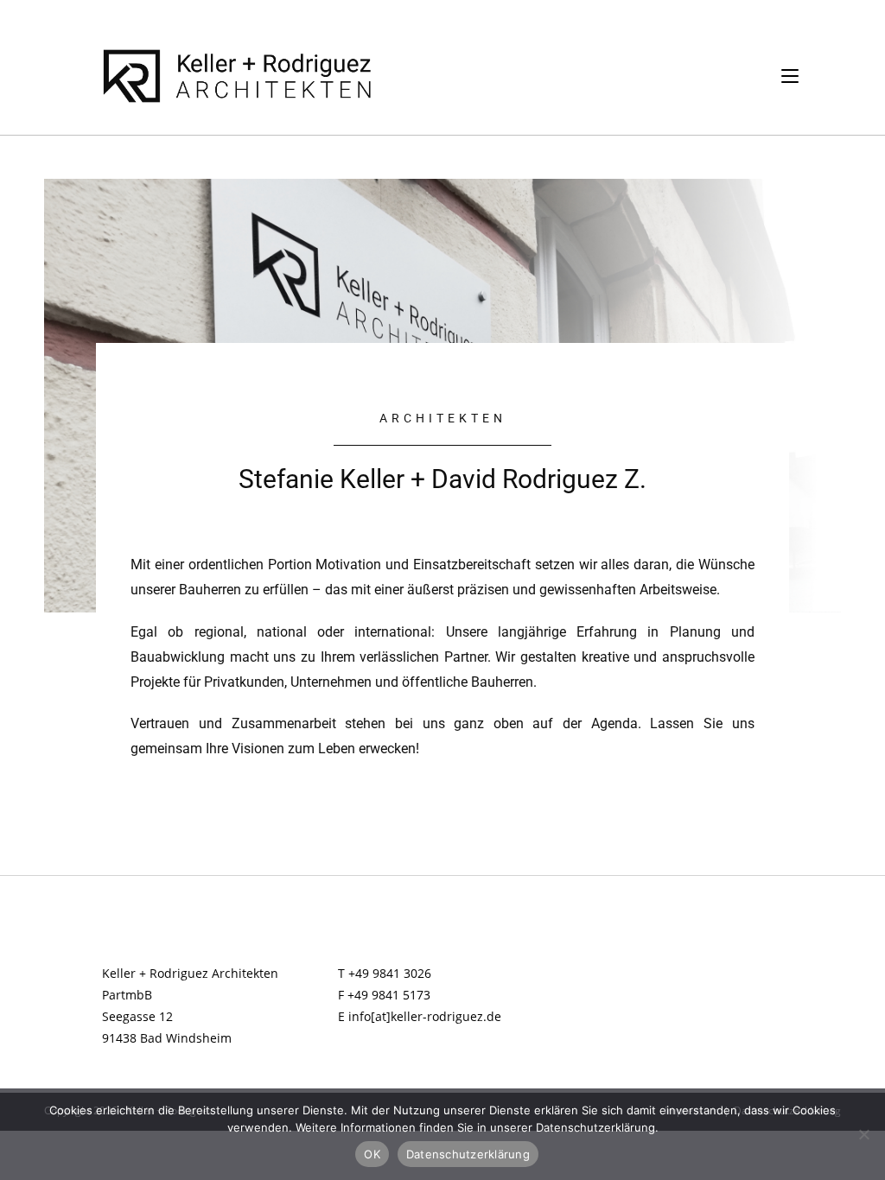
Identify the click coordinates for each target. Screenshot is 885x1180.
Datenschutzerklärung (468, 1154)
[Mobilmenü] (790, 75)
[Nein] (863, 1134)
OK (372, 1154)
